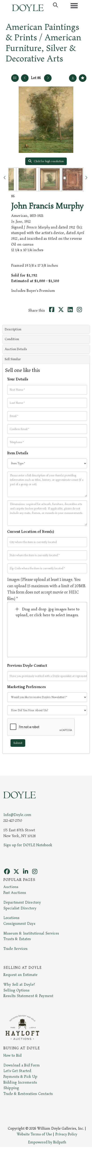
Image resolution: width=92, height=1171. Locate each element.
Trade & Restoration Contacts (28, 1094)
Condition (12, 339)
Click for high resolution (48, 161)
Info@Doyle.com (17, 815)
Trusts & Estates (17, 939)
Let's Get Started (17, 1071)
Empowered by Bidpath (47, 1142)
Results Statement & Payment (28, 996)
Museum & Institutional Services (31, 933)
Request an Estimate (20, 975)
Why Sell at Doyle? (19, 984)
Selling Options (16, 990)
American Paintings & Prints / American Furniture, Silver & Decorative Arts (43, 43)
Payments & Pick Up (20, 1076)
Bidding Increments (20, 1082)
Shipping (11, 1088)
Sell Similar (13, 359)
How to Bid (12, 1055)
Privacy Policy (66, 1134)
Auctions (10, 887)
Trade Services (15, 949)
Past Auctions (14, 892)
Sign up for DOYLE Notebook (27, 845)
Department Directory (22, 902)
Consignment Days (19, 923)
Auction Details (16, 349)
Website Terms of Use (34, 1134)
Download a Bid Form (21, 1065)
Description (13, 329)
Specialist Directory (19, 908)
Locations (11, 918)
